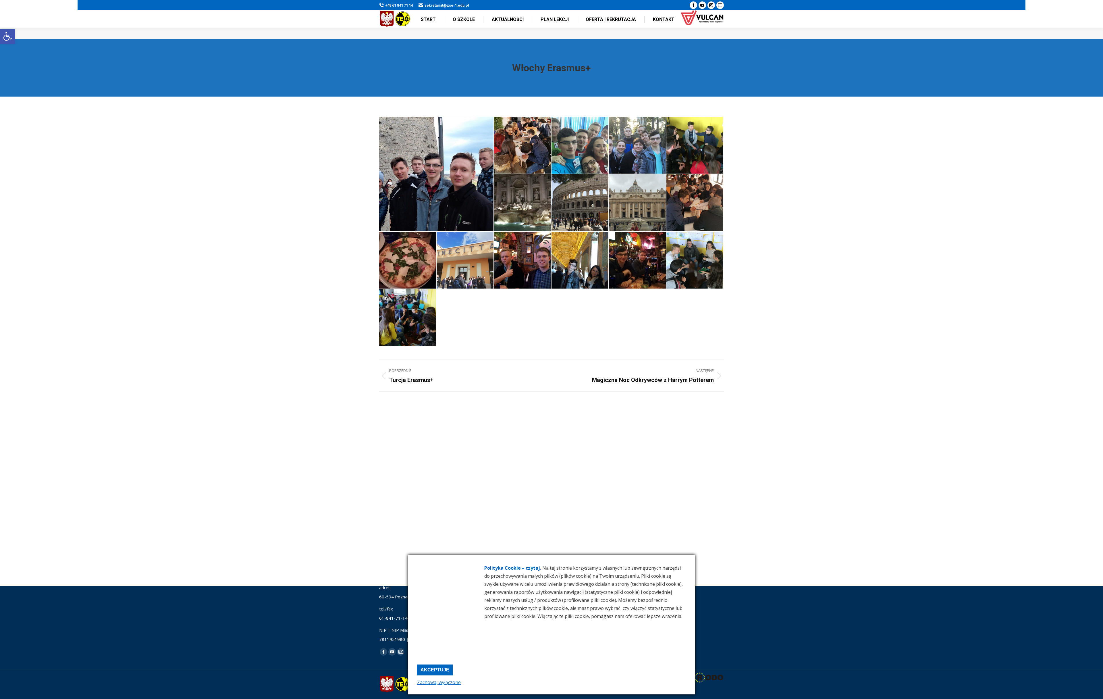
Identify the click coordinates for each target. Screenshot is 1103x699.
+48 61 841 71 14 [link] (399, 5)
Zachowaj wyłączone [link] (439, 682)
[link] (7, 36)
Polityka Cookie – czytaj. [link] (513, 568)
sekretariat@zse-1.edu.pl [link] (447, 5)
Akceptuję (435, 669)
